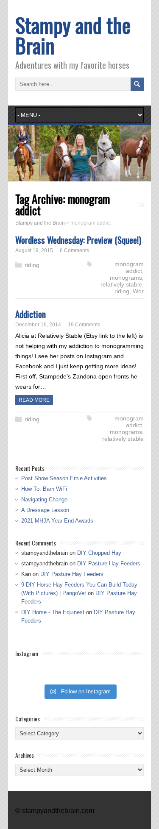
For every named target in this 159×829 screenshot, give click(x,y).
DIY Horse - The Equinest (52, 612)
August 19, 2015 (34, 250)
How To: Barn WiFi (44, 489)
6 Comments (74, 250)
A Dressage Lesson (45, 510)
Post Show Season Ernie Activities (64, 478)
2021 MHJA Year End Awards (57, 520)
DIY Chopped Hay (99, 553)
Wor (138, 291)
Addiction (30, 313)
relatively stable (121, 284)
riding (32, 264)
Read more (34, 400)
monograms (126, 277)
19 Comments (84, 325)
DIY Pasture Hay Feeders (108, 563)
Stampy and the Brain (73, 35)
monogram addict (129, 267)
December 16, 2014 (38, 325)
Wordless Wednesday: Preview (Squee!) (78, 239)
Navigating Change (44, 499)
